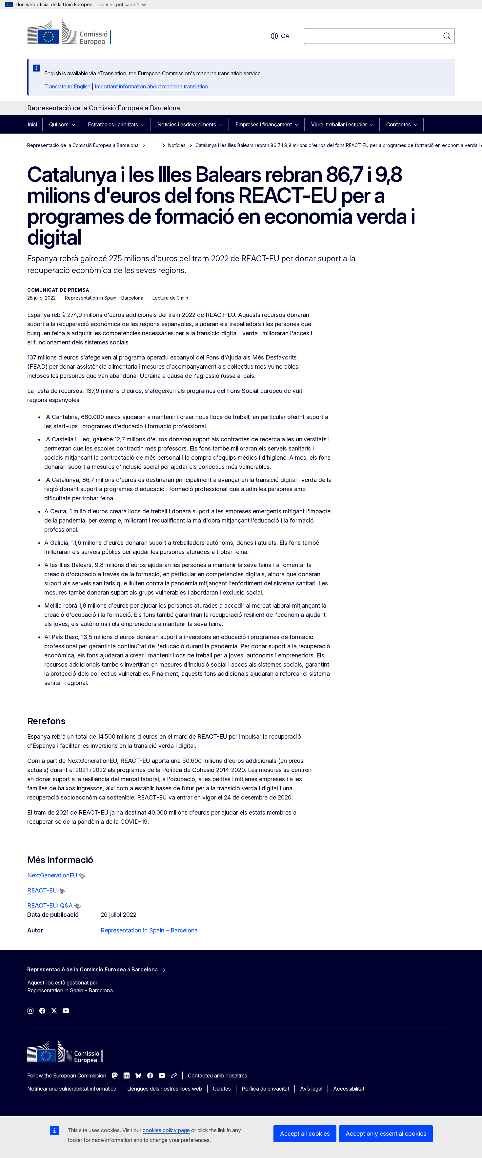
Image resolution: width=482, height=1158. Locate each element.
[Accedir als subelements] (75, 124)
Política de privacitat (265, 1088)
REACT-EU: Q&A (50, 905)
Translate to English (67, 86)
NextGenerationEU (52, 875)
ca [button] (285, 35)
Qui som (59, 124)
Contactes (398, 124)
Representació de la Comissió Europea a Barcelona (83, 145)
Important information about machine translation (151, 86)
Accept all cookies (305, 1133)
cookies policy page (166, 1130)
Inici (32, 124)
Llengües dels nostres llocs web (164, 1088)
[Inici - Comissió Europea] (80, 33)
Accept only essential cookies (386, 1133)
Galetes (222, 1088)
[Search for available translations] (82, 876)
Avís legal (311, 1088)
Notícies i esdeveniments (186, 124)
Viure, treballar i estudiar (339, 124)
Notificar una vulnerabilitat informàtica (71, 1088)
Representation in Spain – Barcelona (149, 930)
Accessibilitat (348, 1088)
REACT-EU (42, 890)
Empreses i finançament (263, 124)
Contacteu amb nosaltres (217, 1075)
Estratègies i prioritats (113, 124)
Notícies (177, 145)
